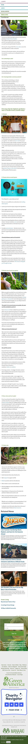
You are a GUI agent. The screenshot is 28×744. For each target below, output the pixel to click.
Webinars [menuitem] (24, 664)
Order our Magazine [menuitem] (12, 666)
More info (21, 739)
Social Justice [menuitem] (5, 11)
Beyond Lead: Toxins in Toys (8, 601)
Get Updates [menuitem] (4, 666)
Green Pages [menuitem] (20, 674)
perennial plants (9, 228)
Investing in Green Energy (7, 605)
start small (17, 140)
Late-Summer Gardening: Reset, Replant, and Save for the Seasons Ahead (12, 532)
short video (18, 46)
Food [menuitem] (2, 4)
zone (16, 221)
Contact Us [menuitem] (13, 670)
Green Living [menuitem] (4, 14)
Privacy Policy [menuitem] (24, 668)
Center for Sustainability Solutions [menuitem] (14, 672)
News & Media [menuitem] (15, 664)
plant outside (6, 402)
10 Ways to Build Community (8, 608)
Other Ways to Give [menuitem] (21, 670)
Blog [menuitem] (20, 664)
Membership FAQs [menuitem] (5, 668)
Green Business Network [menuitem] (10, 674)
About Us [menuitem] (12, 668)
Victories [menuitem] (9, 664)
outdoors (13, 367)
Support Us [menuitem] (17, 668)
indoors (8, 367)
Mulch (3, 480)
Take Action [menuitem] (4, 664)
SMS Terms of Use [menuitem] (6, 670)
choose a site (7, 309)
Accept (8, 742)
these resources (17, 507)
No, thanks (3, 742)
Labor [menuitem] (3, 8)
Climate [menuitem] (3, 1)
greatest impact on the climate (10, 168)
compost (6, 477)
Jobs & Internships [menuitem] (22, 666)
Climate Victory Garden (11, 38)
